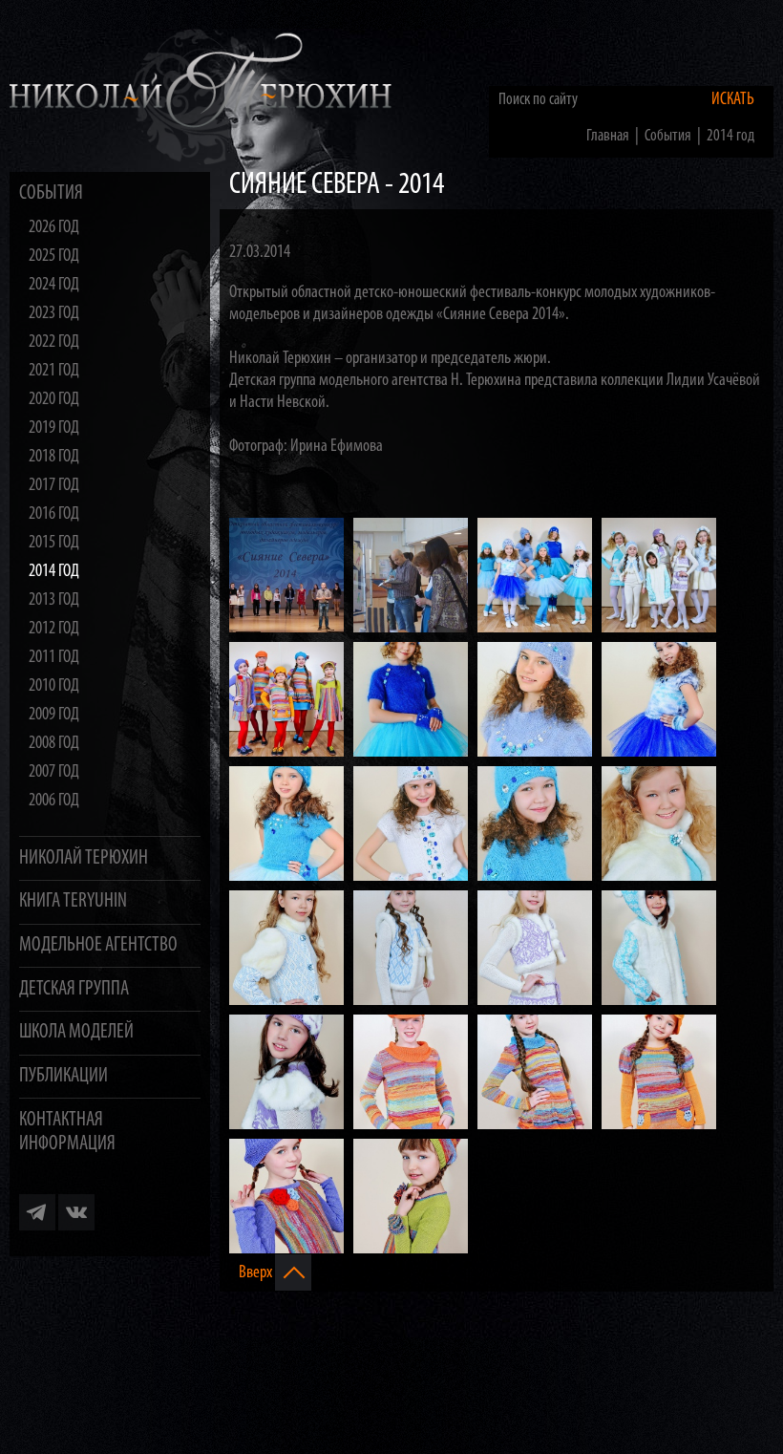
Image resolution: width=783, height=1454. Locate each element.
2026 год (54, 228)
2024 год (54, 285)
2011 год (54, 658)
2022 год (54, 342)
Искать (732, 100)
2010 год (54, 686)
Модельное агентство (98, 945)
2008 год (54, 744)
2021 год (54, 371)
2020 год (54, 400)
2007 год (54, 772)
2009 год (54, 715)
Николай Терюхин (83, 858)
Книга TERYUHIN (73, 901)
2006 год (54, 801)
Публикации (63, 1076)
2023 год (54, 314)
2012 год (54, 629)
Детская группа (74, 989)
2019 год (54, 428)
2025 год (54, 256)
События (51, 193)
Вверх (257, 1273)
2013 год (54, 600)
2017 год (54, 486)
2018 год (54, 457)
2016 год (54, 514)
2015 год (54, 543)
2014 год (54, 572)
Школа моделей (76, 1032)
